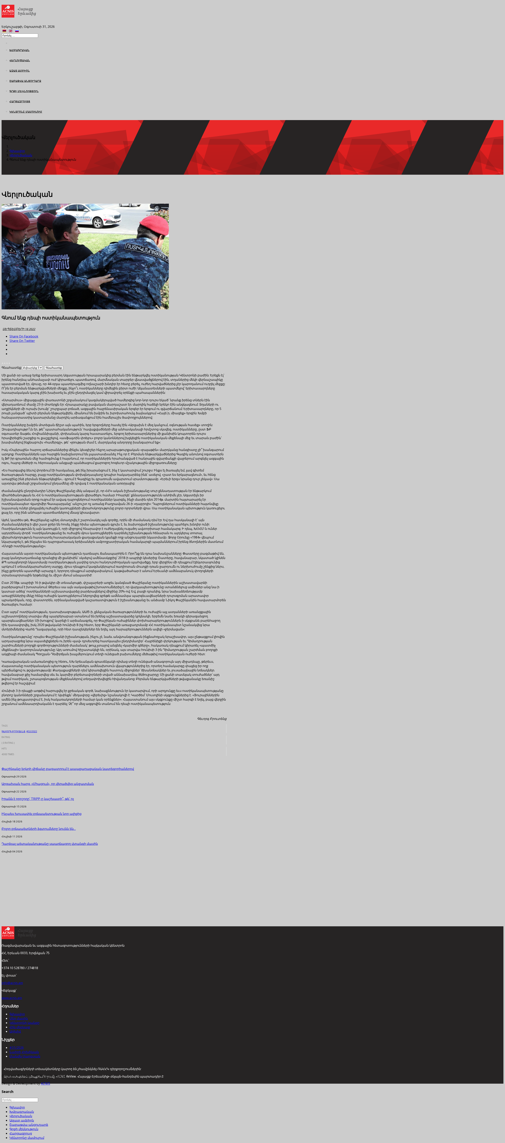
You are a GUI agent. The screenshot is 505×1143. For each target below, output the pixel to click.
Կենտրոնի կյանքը (24, 1023)
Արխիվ (15, 1031)
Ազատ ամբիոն (19, 70)
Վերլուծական (19, 60)
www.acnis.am (12, 998)
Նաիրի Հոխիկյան (24, 1052)
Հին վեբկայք (19, 1027)
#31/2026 (16, 1047)
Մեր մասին (18, 1018)
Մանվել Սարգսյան (24, 1056)
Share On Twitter (22, 341)
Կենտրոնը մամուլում (25, 111)
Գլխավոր (17, 151)
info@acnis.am (12, 983)
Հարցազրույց (19, 101)
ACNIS (45, 1083)
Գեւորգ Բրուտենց (13, 731)
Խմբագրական (19, 50)
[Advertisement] (114, 881)
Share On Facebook (23, 336)
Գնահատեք (11, 367)
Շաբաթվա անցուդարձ (25, 81)
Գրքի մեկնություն (24, 91)
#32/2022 (31, 731)
